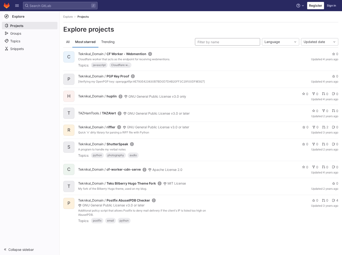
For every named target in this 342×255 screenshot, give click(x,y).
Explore (68, 16)
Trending (108, 42)
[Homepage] (6, 5)
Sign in (331, 5)
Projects (83, 16)
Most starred (85, 42)
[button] (17, 5)
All (68, 42)
